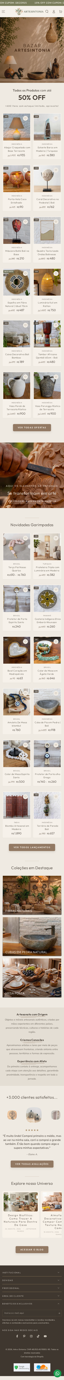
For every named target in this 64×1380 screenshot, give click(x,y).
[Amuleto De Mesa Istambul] (17, 702)
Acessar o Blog (32, 1249)
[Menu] (3, 11)
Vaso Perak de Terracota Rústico (16, 408)
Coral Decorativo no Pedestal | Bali (47, 201)
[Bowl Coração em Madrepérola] (17, 650)
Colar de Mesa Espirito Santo (17, 776)
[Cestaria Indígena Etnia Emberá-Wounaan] (47, 598)
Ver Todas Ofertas (32, 427)
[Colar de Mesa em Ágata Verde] (47, 650)
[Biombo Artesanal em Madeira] (17, 805)
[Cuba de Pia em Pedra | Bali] (47, 702)
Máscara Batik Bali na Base (17, 252)
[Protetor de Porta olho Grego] (47, 753)
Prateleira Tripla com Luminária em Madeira (46, 569)
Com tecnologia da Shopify (32, 1356)
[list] (32, 1046)
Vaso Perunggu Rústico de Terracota (47, 408)
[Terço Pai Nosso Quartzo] (17, 547)
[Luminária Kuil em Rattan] (47, 282)
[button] (46, 11)
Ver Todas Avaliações (32, 1164)
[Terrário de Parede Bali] (47, 805)
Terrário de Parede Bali (47, 827)
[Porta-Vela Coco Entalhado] (17, 178)
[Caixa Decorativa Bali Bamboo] (17, 334)
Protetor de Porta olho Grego (47, 776)
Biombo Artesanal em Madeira (17, 827)
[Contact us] (57, 1373)
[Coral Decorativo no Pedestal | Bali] (47, 178)
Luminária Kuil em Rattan (47, 304)
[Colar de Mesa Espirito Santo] (17, 753)
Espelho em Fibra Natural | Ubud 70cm (16, 304)
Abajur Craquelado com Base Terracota (17, 149)
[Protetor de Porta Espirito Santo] (17, 598)
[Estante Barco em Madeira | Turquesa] (47, 127)
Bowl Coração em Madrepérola (17, 672)
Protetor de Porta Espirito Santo (17, 620)
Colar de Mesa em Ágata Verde (48, 672)
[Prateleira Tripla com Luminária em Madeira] (47, 547)
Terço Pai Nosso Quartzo (17, 569)
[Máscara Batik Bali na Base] (17, 230)
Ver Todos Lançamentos (32, 847)
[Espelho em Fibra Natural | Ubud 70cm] (17, 282)
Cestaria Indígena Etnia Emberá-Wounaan (48, 620)
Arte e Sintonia (19, 1349)
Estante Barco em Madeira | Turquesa (46, 149)
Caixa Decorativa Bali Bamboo (17, 356)
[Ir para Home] (29, 12)
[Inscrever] (60, 1313)
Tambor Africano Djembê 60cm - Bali (47, 356)
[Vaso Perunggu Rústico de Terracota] (47, 385)
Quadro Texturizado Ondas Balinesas (48, 252)
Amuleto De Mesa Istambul (17, 724)
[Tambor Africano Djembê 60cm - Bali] (47, 334)
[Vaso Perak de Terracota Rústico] (17, 385)
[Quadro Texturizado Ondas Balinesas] (47, 230)
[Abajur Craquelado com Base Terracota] (17, 127)
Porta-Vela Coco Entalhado (17, 201)
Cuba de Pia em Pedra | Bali (48, 724)
